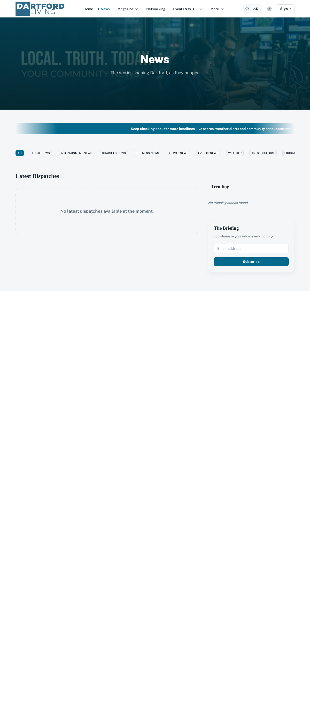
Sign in (285, 9)
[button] (128, 9)
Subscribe (251, 262)
